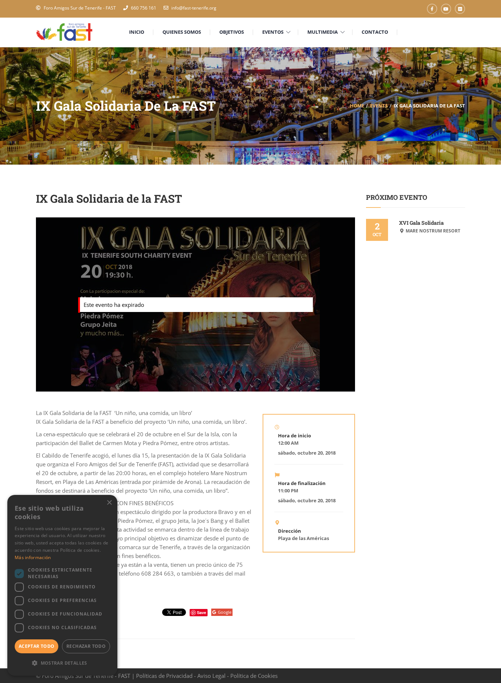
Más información (33, 557)
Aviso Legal (211, 675)
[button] (62, 663)
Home (357, 105)
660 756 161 (143, 8)
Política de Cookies (254, 675)
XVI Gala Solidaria (421, 222)
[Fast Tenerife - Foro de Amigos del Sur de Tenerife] (64, 31)
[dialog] (62, 585)
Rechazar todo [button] (86, 646)
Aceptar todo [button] (37, 646)
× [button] (109, 503)
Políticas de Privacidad (164, 675)
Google (224, 612)
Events (379, 105)
